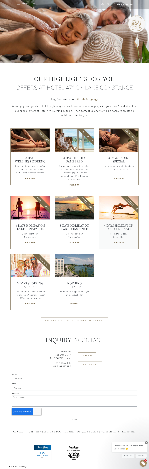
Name (14, 374)
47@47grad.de (63, 363)
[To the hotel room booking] (131, 4)
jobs (31, 431)
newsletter (44, 431)
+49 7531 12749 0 (62, 366)
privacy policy (87, 431)
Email (14, 384)
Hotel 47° (42, 458)
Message (15, 393)
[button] (62, 100)
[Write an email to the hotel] (108, 4)
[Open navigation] (18, 3)
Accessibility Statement (118, 431)
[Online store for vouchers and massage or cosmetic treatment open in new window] (102, 4)
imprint (69, 431)
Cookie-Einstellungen (18, 466)
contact (85, 111)
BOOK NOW (122, 4)
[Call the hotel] (114, 4)
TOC (59, 431)
